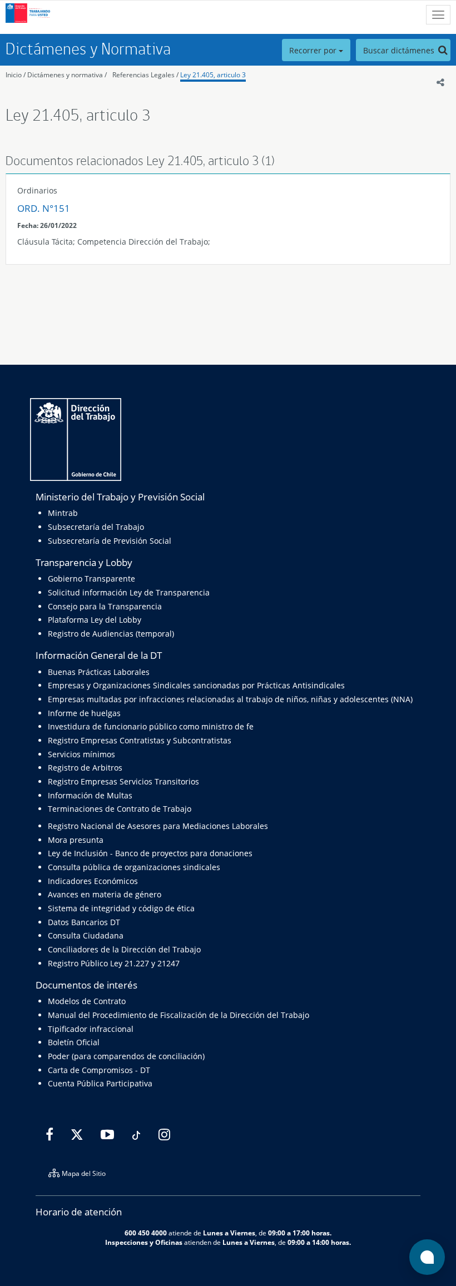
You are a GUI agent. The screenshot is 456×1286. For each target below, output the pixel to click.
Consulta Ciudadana (85, 935)
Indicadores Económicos (93, 881)
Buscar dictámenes (400, 50)
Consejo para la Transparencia (105, 606)
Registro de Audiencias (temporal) (111, 633)
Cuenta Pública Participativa (100, 1083)
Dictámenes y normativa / (67, 75)
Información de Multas (90, 795)
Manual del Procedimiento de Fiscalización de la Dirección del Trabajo (178, 1015)
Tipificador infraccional (90, 1029)
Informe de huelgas (84, 713)
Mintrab (63, 513)
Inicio (14, 75)
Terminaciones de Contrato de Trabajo (119, 808)
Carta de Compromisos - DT (99, 1070)
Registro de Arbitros (85, 767)
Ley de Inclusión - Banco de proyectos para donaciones (150, 853)
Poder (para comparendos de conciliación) (126, 1056)
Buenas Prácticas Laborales (99, 672)
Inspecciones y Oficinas (143, 1242)
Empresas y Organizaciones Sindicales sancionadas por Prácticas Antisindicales (196, 685)
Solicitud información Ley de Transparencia (129, 592)
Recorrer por (314, 50)
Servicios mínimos (81, 754)
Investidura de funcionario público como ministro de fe (151, 726)
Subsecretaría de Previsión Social (109, 540)
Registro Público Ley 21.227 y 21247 (114, 963)
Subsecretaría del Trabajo (96, 527)
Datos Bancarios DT (84, 922)
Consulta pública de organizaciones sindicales (134, 867)
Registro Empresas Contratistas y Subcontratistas (139, 740)
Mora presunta (75, 840)
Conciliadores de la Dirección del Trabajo (124, 949)
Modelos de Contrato (87, 1001)
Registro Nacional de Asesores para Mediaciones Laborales (158, 826)
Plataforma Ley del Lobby (94, 619)
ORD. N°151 (43, 208)
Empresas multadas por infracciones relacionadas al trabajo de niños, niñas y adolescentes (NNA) (230, 699)
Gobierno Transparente (91, 578)
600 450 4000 (146, 1232)
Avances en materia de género (104, 894)
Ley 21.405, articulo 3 (213, 75)
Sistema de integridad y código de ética (121, 908)
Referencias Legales (143, 75)
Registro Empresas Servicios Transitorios (123, 781)
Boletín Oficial (74, 1042)
